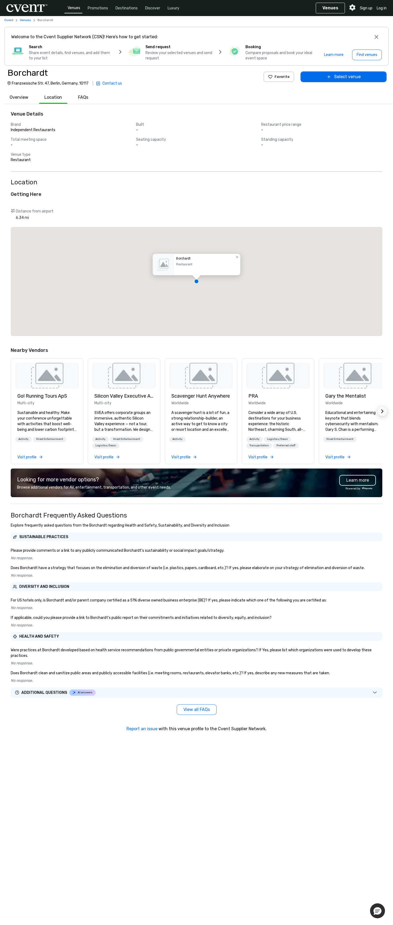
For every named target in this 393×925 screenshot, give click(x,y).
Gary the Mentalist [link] (345, 396)
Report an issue (141, 728)
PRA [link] (253, 396)
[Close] (376, 37)
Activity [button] (23, 439)
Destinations (126, 8)
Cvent (8, 20)
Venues (74, 8)
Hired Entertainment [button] (49, 439)
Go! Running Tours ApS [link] (42, 396)
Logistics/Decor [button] (105, 445)
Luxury (173, 8)
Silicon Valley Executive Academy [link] (124, 396)
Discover (152, 8)
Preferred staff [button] (285, 445)
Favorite (282, 77)
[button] (196, 281)
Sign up (366, 8)
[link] (47, 376)
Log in (382, 8)
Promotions (98, 8)
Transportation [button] (259, 445)
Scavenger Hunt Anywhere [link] (200, 396)
